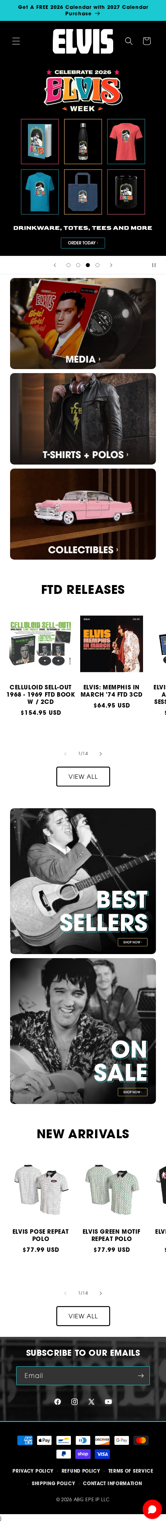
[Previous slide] (55, 265)
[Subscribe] (140, 1375)
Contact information (112, 1483)
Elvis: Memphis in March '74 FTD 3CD (112, 691)
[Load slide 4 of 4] (97, 265)
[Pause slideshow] (157, 265)
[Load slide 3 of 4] (88, 265)
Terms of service (131, 1471)
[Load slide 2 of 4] (78, 265)
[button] (16, 41)
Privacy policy (33, 1471)
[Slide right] (101, 754)
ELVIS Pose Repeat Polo (40, 1235)
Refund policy (81, 1471)
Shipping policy (53, 1483)
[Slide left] (65, 754)
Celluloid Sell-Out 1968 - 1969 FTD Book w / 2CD (40, 694)
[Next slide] (111, 265)
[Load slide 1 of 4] (68, 265)
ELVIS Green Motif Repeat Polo (112, 1235)
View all (83, 776)
